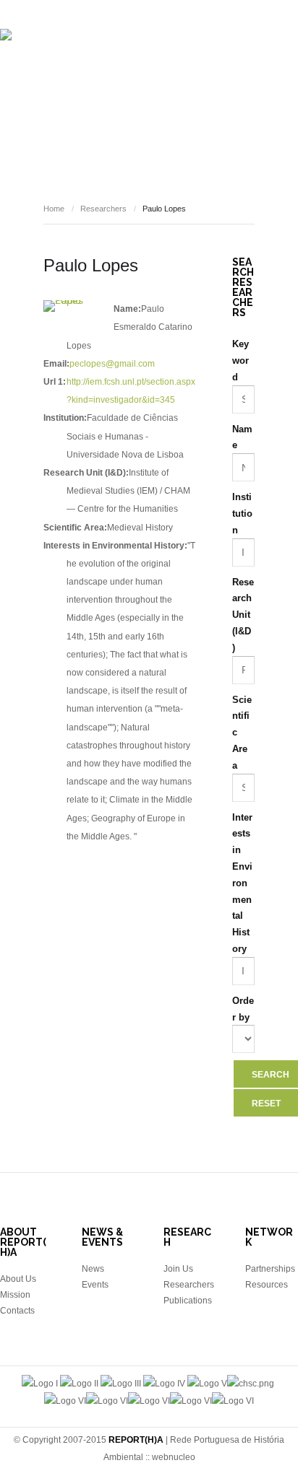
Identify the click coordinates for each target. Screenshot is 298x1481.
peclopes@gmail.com (112, 364)
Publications (245, 85)
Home (53, 208)
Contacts (17, 1311)
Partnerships (270, 1269)
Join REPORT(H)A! (154, 172)
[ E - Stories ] (65, 128)
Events (130, 128)
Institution (242, 514)
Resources (236, 128)
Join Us (178, 1269)
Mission (15, 1295)
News (178, 128)
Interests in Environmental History (242, 883)
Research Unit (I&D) (243, 615)
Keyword (240, 360)
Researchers (161, 85)
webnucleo (173, 1457)
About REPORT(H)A (66, 85)
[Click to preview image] (66, 306)
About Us (18, 1279)
